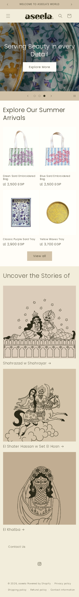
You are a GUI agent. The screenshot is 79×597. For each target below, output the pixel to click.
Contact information (63, 589)
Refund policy (38, 589)
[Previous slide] (27, 95)
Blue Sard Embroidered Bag (55, 177)
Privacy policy (62, 583)
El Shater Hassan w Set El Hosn (31, 446)
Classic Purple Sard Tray (19, 239)
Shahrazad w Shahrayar (25, 363)
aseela (22, 583)
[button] (8, 16)
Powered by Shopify (39, 583)
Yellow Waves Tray (52, 239)
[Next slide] (51, 95)
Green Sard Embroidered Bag (19, 177)
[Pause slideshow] (74, 95)
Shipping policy (17, 589)
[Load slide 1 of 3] (34, 95)
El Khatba (11, 529)
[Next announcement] (71, 4)
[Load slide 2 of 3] (39, 95)
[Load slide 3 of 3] (44, 95)
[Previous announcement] (7, 4)
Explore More (39, 67)
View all (39, 256)
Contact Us (17, 547)
